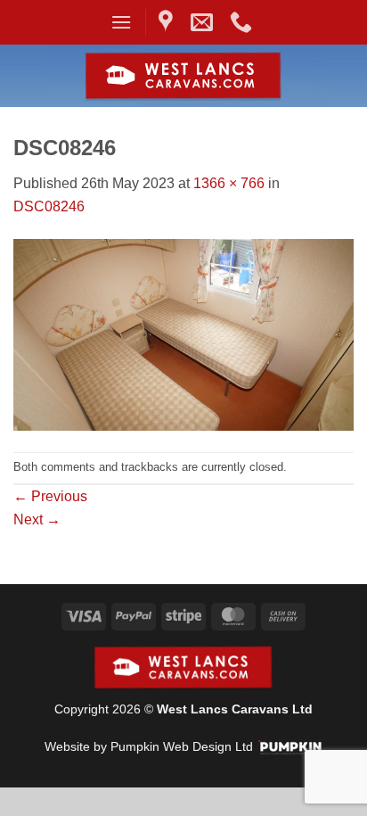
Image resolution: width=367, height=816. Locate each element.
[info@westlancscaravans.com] (204, 22)
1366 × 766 (229, 183)
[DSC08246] (183, 334)
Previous (50, 496)
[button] (121, 21)
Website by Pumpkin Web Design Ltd (149, 746)
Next (37, 519)
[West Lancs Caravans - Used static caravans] (184, 76)
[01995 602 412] (243, 22)
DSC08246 (49, 206)
